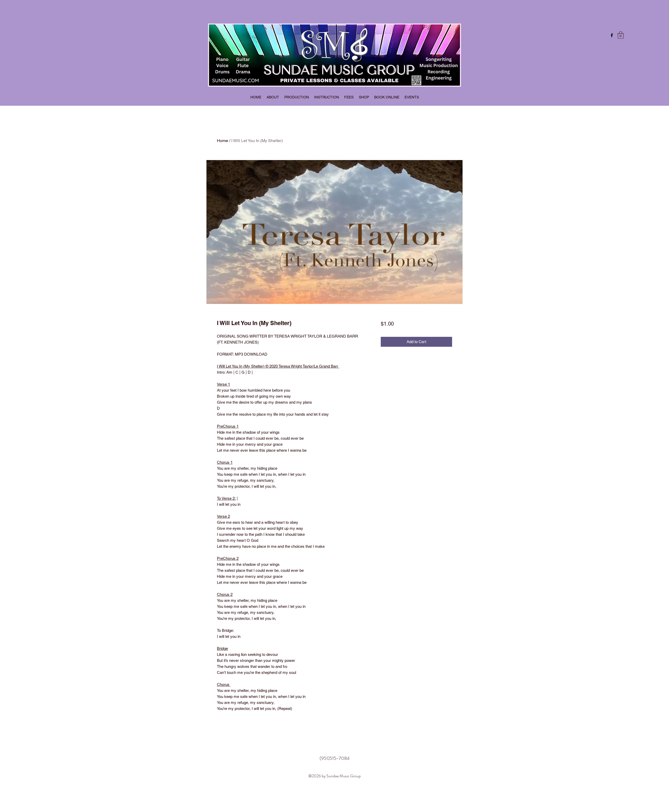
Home (222, 140)
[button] (621, 35)
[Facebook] (611, 35)
